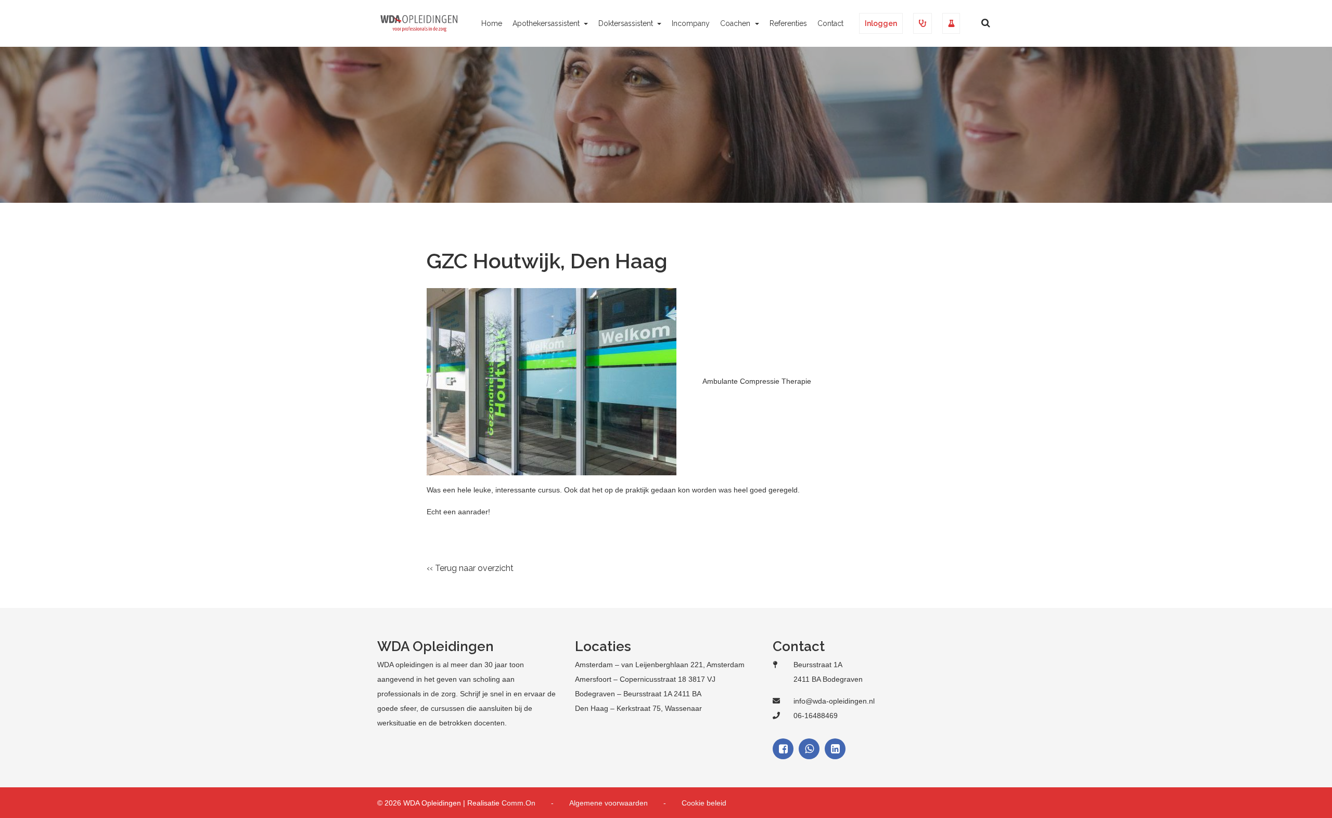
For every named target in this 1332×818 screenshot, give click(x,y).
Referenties (788, 23)
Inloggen (881, 23)
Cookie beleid (704, 803)
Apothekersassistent (547, 23)
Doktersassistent (626, 23)
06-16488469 (815, 715)
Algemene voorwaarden (608, 803)
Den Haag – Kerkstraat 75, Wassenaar (638, 708)
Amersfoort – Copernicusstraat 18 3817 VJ (645, 679)
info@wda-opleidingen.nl (834, 701)
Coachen (736, 23)
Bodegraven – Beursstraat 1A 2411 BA (638, 694)
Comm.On (518, 803)
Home (491, 23)
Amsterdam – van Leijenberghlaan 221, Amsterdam (660, 664)
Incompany (691, 23)
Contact (830, 23)
